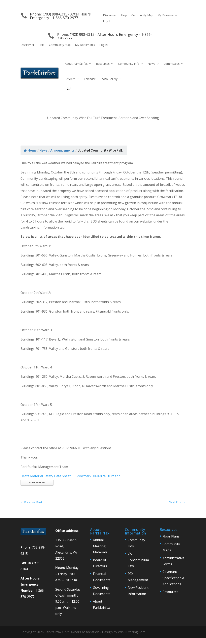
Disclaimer (110, 15)
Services (70, 79)
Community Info (128, 64)
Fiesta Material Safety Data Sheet (46, 476)
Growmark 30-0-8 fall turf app (98, 476)
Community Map (142, 15)
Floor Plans (171, 536)
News (151, 64)
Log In (107, 21)
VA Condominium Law (138, 560)
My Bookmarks (167, 15)
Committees (172, 64)
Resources (103, 64)
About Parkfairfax (76, 64)
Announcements (62, 150)
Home (32, 150)
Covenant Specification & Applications (173, 577)
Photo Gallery (108, 79)
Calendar (89, 79)
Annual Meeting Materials (100, 546)
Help (124, 15)
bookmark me (37, 482)
